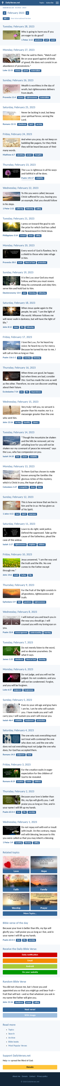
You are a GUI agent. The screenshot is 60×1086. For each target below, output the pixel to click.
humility (27, 422)
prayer (29, 155)
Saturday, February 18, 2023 (19, 303)
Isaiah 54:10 (8, 456)
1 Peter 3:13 (27, 40)
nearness (32, 514)
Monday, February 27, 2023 (18, 50)
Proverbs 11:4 (9, 97)
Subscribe (49, 3)
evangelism (23, 487)
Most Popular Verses (17, 1046)
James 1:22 (8, 659)
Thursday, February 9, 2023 (18, 585)
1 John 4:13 (8, 514)
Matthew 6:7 (9, 155)
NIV (5, 18)
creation (20, 782)
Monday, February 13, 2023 (18, 466)
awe (24, 293)
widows (42, 545)
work (53, 40)
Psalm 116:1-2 (9, 358)
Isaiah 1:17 (8, 544)
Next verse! (30, 1010)
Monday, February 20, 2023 (18, 245)
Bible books (13, 1042)
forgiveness (29, 690)
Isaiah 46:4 (8, 720)
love (19, 358)
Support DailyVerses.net (17, 1055)
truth (20, 263)
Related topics (11, 852)
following (29, 209)
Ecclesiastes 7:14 (10, 392)
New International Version (21, 18)
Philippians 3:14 (10, 235)
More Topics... (30, 913)
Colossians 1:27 (10, 487)
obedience (22, 124)
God (17, 514)
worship (27, 358)
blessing (28, 843)
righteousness (32, 97)
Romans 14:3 (9, 755)
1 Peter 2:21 (8, 209)
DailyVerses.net (8, 8)
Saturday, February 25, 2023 (19, 107)
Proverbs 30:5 (9, 262)
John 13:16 (8, 422)
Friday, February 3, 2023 (17, 764)
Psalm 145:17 (27, 178)
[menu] (57, 4)
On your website (30, 972)
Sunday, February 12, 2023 (18, 497)
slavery (35, 422)
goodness (38, 40)
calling (38, 209)
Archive (18, 8)
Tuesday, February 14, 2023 (18, 432)
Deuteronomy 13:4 (12, 293)
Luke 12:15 (8, 70)
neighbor (32, 545)
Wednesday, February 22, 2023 (20, 188)
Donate (30, 1067)
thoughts (38, 155)
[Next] (27, 13)
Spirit (31, 124)
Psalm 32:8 (8, 632)
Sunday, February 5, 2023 (17, 700)
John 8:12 (7, 327)
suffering (19, 209)
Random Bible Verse (14, 981)
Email (30, 961)
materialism (35, 71)
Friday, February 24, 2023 (17, 134)
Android (30, 966)
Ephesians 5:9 (9, 602)
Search (11, 1034)
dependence (36, 392)
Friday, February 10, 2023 (17, 554)
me (9, 1061)
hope (40, 487)
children (38, 782)
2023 (24, 8)
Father (23, 575)
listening (32, 293)
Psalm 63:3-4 (9, 812)
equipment (29, 720)
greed (26, 71)
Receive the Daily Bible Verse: (20, 949)
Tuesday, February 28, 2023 (18, 26)
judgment (17, 690)
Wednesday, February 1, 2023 (20, 822)
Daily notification (30, 955)
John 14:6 (7, 575)
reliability (39, 178)
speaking (20, 155)
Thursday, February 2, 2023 (18, 791)
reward (23, 236)
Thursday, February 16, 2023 (19, 367)
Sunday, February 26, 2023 (18, 80)
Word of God (30, 263)
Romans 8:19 (9, 781)
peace (24, 457)
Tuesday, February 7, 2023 (18, 642)
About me (16, 1076)
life (22, 327)
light (19, 602)
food (29, 755)
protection (42, 263)
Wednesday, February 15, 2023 (20, 402)
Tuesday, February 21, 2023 (18, 218)
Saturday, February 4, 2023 (18, 730)
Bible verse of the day (15, 923)
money (18, 71)
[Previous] (4, 13)
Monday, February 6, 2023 (18, 669)
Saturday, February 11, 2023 (19, 524)
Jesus (31, 236)
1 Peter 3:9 (8, 843)
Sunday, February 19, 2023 (18, 272)
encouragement (21, 633)
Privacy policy (42, 1076)
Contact (32, 1076)
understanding (35, 633)
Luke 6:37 (7, 690)
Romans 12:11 (9, 124)
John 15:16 (8, 1002)
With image (30, 1015)
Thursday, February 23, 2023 (19, 165)
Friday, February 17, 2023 (17, 337)
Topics (41, 3)
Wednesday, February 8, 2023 (20, 612)
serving (39, 124)
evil (46, 40)
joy (22, 392)
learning (48, 633)
